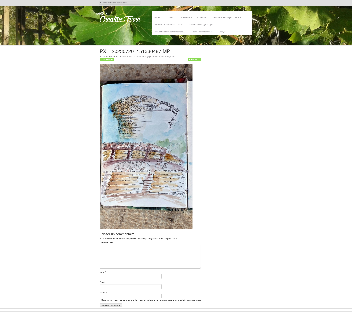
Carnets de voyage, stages (201, 24)
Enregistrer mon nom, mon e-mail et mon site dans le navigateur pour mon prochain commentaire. (151, 300)
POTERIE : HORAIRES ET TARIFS (168, 24)
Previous (107, 59)
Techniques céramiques (202, 31)
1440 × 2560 (127, 56)
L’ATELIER (185, 17)
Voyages (222, 31)
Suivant (194, 59)
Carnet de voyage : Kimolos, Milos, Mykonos (155, 56)
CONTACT (170, 17)
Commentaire (106, 242)
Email (102, 282)
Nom (102, 272)
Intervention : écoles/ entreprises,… (169, 31)
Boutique (200, 17)
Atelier (101, 13)
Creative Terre (120, 19)
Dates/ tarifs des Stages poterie (225, 17)
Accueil (157, 17)
